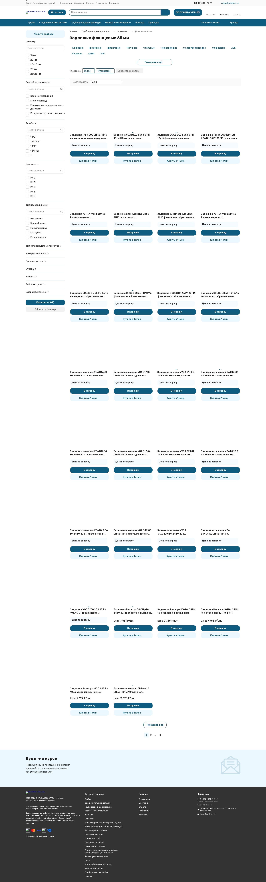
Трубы (31, 22)
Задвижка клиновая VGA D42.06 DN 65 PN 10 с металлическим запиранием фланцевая (89, 532)
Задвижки (122, 31)
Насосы (88, 876)
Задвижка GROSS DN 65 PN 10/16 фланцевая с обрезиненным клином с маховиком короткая (89, 295)
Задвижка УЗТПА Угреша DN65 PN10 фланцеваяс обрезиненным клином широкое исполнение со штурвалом (176, 215)
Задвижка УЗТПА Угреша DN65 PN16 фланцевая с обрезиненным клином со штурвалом (218, 215)
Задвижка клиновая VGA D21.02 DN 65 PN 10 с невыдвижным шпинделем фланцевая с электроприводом (175, 453)
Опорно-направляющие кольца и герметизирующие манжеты (101, 851)
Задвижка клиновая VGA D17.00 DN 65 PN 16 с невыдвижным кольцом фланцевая (132, 374)
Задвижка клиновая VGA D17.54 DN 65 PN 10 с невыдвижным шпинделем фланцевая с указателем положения (88, 453)
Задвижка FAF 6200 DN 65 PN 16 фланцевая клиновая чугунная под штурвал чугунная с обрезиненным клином (88, 136)
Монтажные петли (94, 868)
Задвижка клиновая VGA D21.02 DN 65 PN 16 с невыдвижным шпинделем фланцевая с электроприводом (219, 453)
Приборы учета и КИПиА (97, 872)
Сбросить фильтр (45, 309)
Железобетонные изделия (98, 864)
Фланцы (139, 22)
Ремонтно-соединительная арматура (104, 826)
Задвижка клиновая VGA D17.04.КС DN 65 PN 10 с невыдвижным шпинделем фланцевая (172, 532)
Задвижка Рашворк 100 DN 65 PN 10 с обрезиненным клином (89, 690)
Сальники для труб (94, 842)
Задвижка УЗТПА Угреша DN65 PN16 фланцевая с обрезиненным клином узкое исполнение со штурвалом (87, 215)
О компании (66, 3)
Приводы (153, 22)
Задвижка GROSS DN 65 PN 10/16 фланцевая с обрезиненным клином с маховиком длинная (133, 295)
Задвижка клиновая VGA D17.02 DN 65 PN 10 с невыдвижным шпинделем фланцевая (175, 374)
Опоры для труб (92, 838)
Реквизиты (101, 3)
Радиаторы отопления (96, 830)
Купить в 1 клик (88, 160)
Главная (73, 31)
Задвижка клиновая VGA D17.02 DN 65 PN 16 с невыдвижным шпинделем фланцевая (219, 374)
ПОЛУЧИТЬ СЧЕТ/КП (188, 12)
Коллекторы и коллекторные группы (103, 822)
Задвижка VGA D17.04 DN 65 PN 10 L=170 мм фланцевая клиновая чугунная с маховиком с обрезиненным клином (89, 611)
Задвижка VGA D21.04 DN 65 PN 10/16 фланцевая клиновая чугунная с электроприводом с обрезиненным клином (175, 136)
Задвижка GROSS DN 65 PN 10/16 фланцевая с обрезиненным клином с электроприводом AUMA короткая (220, 295)
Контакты (114, 3)
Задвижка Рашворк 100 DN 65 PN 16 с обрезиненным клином (176, 611)
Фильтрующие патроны (96, 856)
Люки (87, 860)
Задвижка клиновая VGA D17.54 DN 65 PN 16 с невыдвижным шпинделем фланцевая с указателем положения (132, 453)
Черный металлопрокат (118, 22)
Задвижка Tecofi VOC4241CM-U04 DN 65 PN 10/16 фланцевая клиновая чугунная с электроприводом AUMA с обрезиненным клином (219, 136)
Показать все (155, 724)
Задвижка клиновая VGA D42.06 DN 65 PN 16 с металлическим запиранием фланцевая (132, 532)
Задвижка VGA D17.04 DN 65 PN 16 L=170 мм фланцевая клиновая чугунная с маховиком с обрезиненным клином (132, 136)
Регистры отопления (95, 846)
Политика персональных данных (40, 836)
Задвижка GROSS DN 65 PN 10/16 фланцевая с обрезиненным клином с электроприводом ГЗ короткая (176, 295)
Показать (42, 302)
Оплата (90, 3)
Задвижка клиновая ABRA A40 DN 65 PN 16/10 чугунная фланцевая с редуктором (131, 690)
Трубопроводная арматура (86, 22)
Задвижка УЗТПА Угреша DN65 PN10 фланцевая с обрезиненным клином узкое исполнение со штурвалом (131, 215)
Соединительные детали (53, 22)
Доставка (79, 3)
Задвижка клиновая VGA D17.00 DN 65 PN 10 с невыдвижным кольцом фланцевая (88, 374)
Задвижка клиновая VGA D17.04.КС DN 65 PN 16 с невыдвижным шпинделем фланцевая (216, 532)
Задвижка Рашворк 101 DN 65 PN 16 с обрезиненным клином (219, 611)
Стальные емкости (94, 834)
